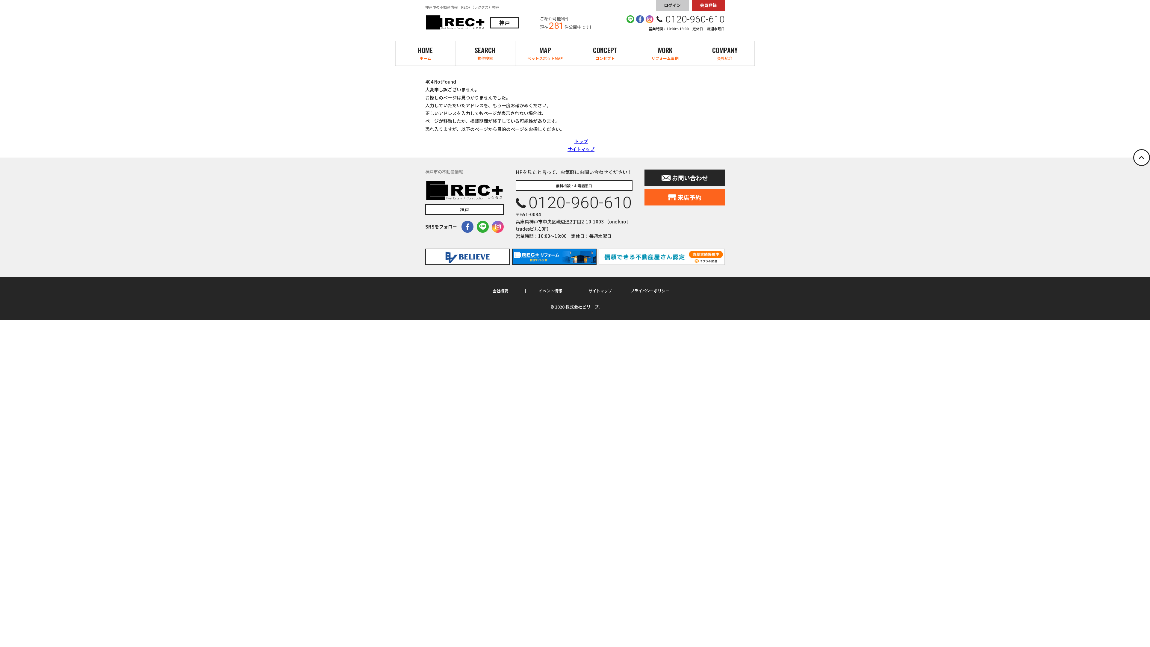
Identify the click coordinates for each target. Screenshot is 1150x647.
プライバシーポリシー (649, 290)
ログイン (672, 5)
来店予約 (689, 197)
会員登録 (708, 5)
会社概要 (500, 290)
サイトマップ (581, 149)
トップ (581, 141)
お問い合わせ (690, 177)
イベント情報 (550, 290)
